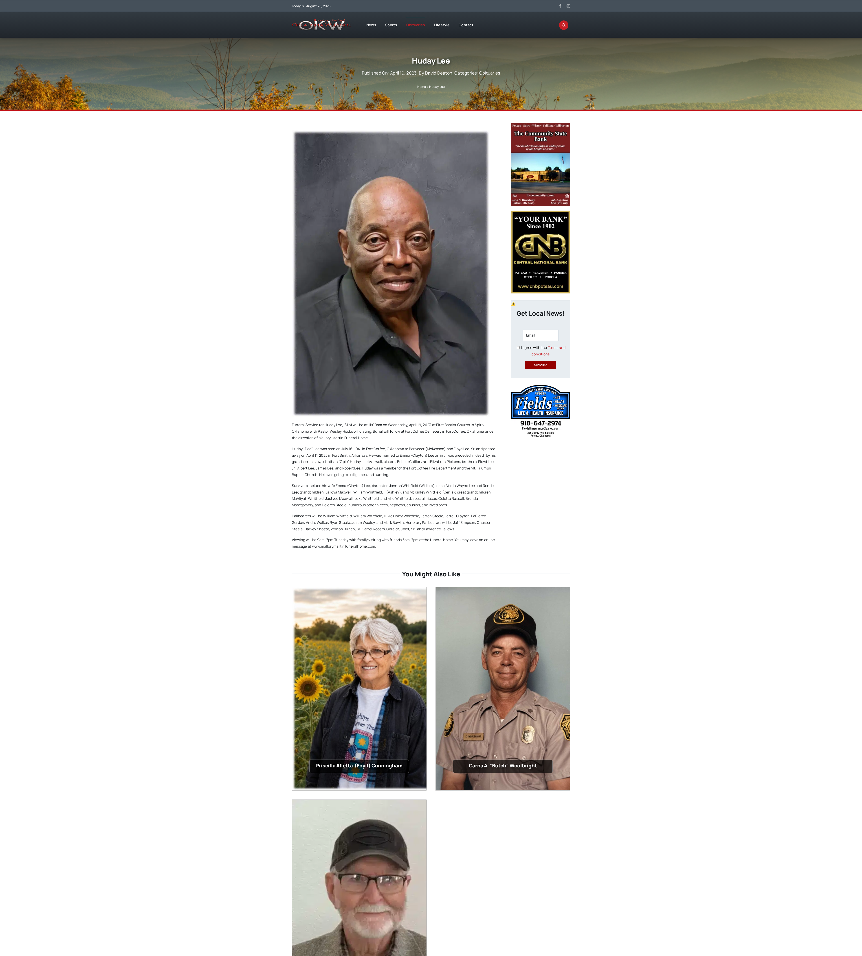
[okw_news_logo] (321, 20)
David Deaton (438, 73)
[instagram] (568, 6)
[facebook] (560, 6)
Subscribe (540, 365)
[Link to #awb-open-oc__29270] (563, 25)
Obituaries (489, 73)
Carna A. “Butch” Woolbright (503, 765)
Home (421, 86)
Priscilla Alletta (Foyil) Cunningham (359, 765)
